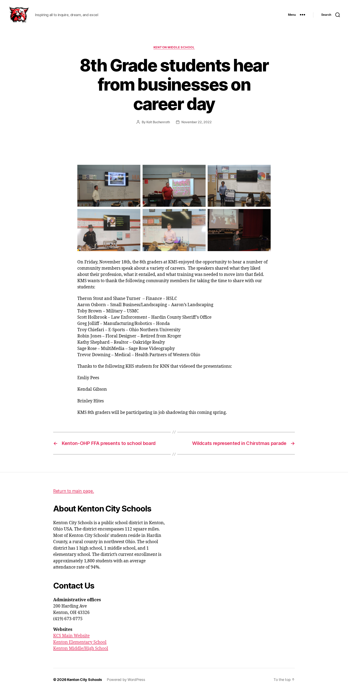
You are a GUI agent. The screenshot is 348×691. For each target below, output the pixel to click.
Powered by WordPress (126, 679)
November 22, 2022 (196, 122)
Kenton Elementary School (80, 642)
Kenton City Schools (84, 679)
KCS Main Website (71, 636)
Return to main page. (73, 491)
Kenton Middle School (174, 47)
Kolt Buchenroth (158, 122)
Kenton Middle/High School (80, 648)
